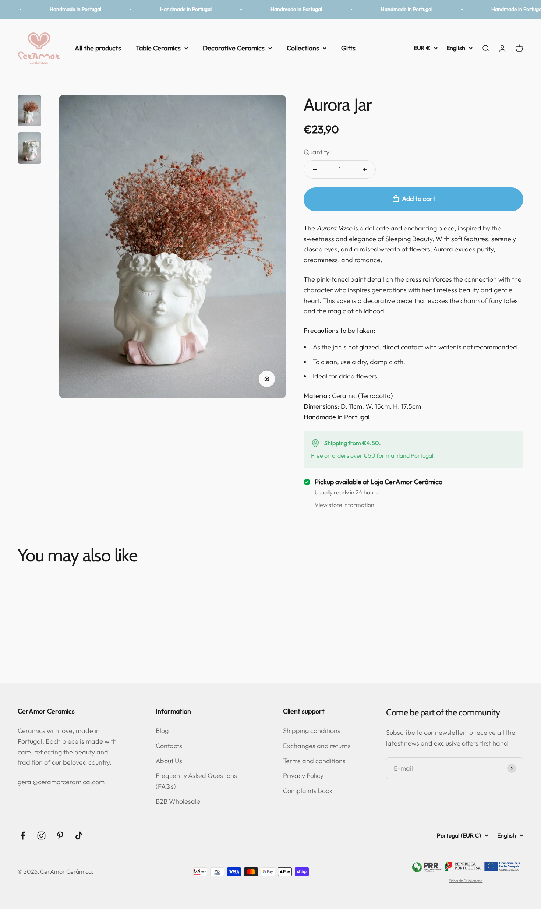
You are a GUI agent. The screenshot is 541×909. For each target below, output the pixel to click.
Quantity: (317, 152)
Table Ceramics (158, 47)
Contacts (169, 745)
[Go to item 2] (29, 149)
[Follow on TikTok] (79, 836)
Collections (303, 47)
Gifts (348, 47)
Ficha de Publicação (465, 880)
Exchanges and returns (317, 745)
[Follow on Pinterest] (60, 836)
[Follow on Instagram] (41, 836)
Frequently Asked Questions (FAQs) (196, 780)
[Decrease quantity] (314, 169)
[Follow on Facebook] (23, 836)
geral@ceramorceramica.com (61, 782)
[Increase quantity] (364, 169)
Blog (162, 730)
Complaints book (308, 790)
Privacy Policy (303, 775)
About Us (169, 761)
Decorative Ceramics (234, 47)
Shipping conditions (311, 730)
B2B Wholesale (178, 801)
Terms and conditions (314, 761)
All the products (98, 47)
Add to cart (418, 198)
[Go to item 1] (29, 112)
